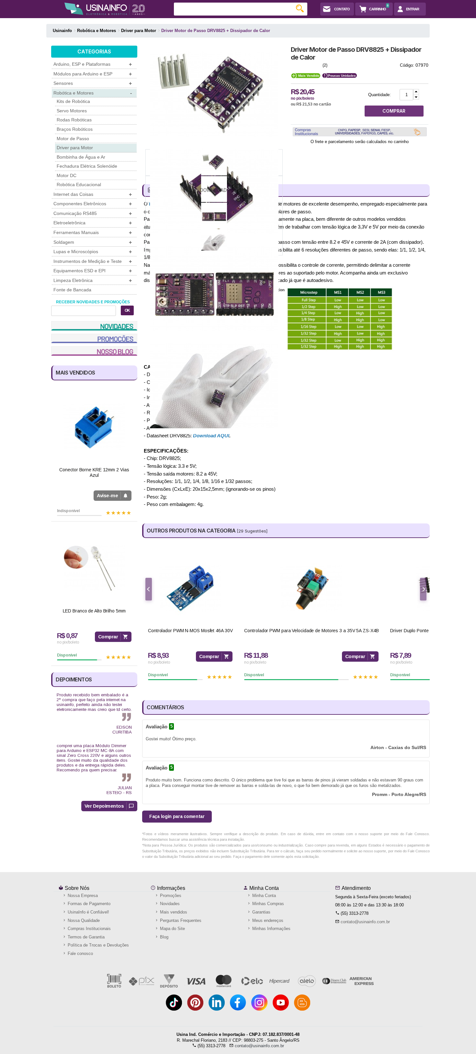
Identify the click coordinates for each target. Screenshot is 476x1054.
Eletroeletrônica (92, 223)
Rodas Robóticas (74, 119)
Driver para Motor (75, 147)
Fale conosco (79, 953)
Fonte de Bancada (72, 289)
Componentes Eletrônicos (92, 204)
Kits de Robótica (73, 101)
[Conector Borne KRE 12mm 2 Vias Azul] (94, 427)
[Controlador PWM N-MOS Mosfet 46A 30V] (190, 588)
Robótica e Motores (92, 93)
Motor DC (66, 175)
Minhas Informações (270, 928)
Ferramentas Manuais (92, 232)
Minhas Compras (267, 903)
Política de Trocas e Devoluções (97, 945)
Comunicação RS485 (92, 213)
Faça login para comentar (177, 816)
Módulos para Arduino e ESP (92, 74)
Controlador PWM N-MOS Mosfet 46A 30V (190, 630)
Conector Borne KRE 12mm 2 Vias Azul (94, 472)
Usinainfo (62, 30)
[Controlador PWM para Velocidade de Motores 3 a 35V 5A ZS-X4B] (311, 588)
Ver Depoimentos (104, 806)
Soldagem (92, 242)
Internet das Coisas (92, 194)
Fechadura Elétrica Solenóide (87, 166)
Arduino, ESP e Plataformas (92, 64)
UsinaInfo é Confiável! (87, 912)
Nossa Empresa (82, 895)
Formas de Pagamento (88, 903)
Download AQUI (211, 435)
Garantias (260, 912)
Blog (163, 937)
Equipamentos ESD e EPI (92, 271)
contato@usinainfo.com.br (365, 921)
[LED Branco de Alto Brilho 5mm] (94, 568)
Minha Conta (263, 888)
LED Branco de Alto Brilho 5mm (94, 610)
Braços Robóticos (75, 129)
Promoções (170, 895)
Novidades (169, 903)
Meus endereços (267, 920)
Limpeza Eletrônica (92, 280)
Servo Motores (72, 110)
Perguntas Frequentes (180, 920)
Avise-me (107, 495)
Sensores (92, 83)
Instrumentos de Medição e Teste (92, 261)
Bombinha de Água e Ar (81, 157)
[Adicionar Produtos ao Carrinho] (416, 92)
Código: (407, 65)
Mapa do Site (172, 928)
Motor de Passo (73, 138)
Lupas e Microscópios (92, 251)
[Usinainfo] (104, 9)
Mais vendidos (173, 912)
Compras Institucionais (88, 928)
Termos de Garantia (85, 937)
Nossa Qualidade (83, 920)
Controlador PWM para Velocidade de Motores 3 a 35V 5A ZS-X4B (311, 630)
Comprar (108, 636)
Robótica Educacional (79, 184)
